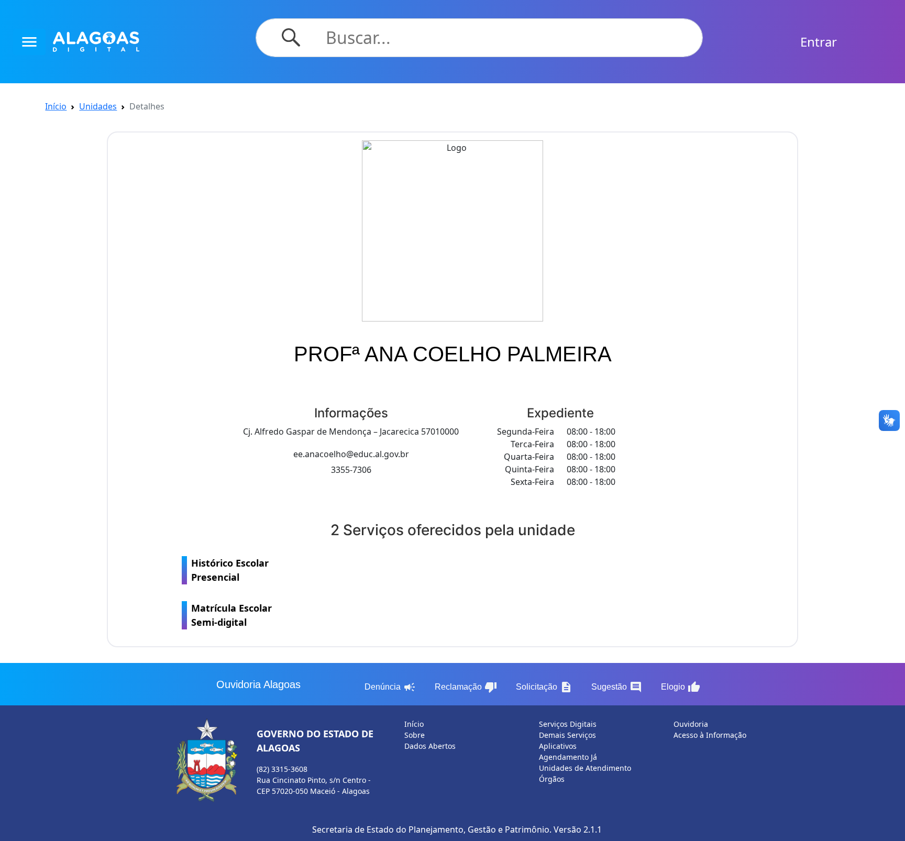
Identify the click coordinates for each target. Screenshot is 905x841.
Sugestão (616, 687)
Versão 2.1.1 (578, 829)
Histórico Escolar (230, 570)
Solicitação (544, 687)
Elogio (680, 687)
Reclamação (466, 687)
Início (56, 106)
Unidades (98, 106)
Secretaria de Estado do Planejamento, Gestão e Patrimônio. (431, 829)
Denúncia (390, 687)
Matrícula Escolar (231, 615)
